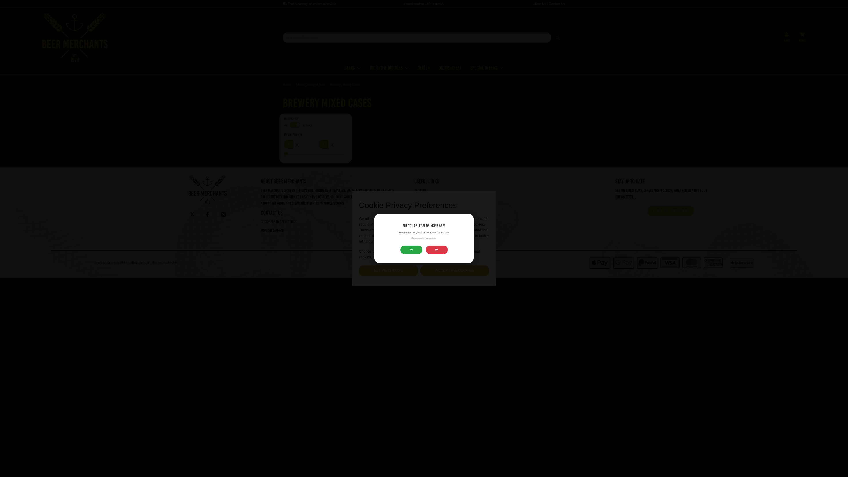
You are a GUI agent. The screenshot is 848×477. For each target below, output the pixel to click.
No (436, 249)
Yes (411, 249)
